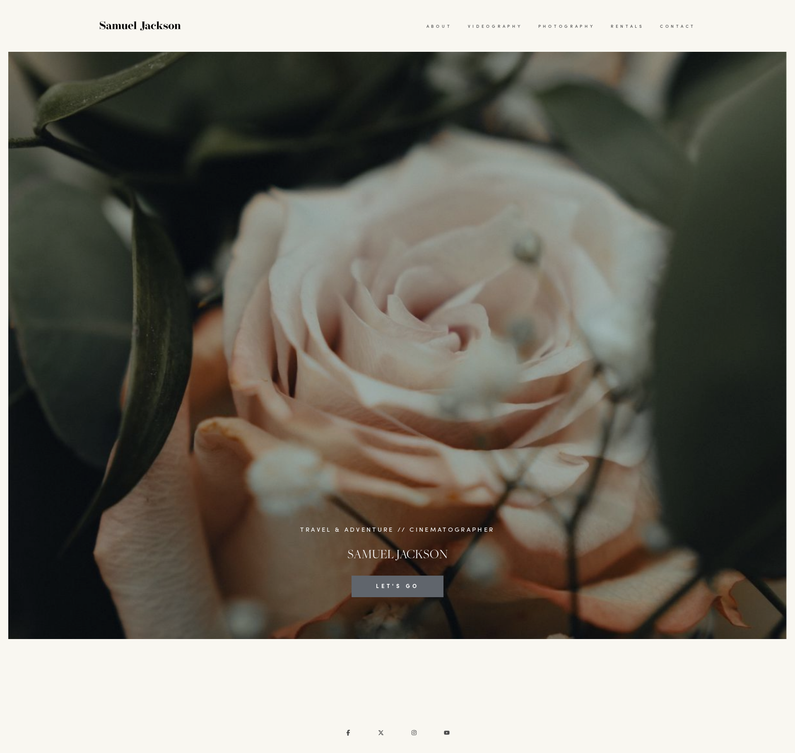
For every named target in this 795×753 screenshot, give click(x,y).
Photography (566, 26)
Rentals (627, 26)
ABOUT (439, 26)
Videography (495, 26)
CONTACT (678, 26)
